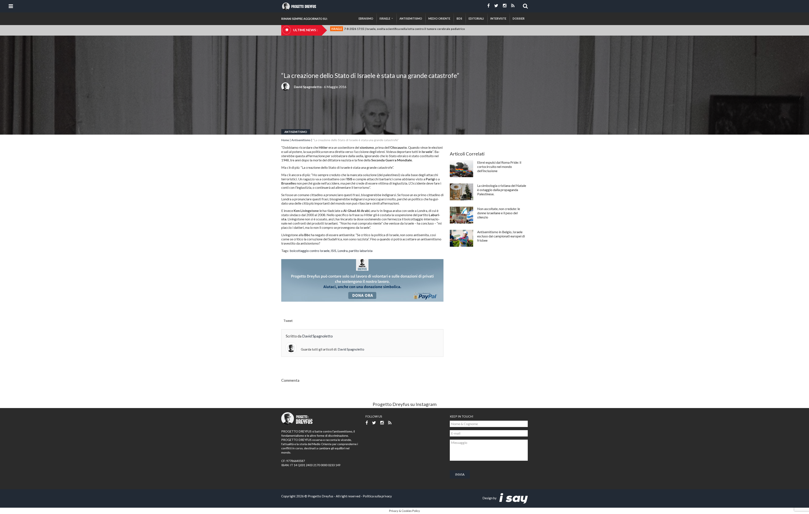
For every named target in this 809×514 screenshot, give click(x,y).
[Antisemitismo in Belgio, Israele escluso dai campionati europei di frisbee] (461, 238)
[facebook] (488, 6)
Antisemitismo (295, 132)
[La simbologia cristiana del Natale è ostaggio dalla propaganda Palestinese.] (461, 191)
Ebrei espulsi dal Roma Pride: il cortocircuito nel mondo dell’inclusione (499, 166)
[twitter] (496, 6)
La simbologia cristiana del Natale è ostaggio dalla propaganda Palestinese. (501, 189)
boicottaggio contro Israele (309, 251)
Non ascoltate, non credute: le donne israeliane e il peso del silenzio (498, 213)
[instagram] (504, 6)
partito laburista (360, 251)
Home (285, 140)
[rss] (512, 6)
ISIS (333, 251)
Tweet (288, 321)
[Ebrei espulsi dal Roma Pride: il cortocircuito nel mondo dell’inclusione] (461, 168)
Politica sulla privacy (377, 496)
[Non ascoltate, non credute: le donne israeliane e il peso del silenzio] (461, 215)
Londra (343, 251)
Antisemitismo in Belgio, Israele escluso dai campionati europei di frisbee (501, 236)
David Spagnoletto (307, 87)
